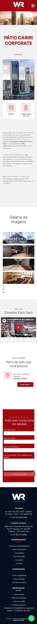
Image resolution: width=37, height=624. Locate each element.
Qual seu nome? (10, 430)
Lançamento (19, 553)
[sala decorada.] (3, 292)
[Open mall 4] (18, 243)
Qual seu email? (9, 438)
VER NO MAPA (25, 384)
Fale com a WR (19, 601)
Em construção (19, 556)
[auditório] (18, 283)
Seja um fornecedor (19, 598)
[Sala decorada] (3, 289)
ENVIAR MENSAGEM (19, 474)
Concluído (19, 560)
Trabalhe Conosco (19, 605)
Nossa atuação (19, 579)
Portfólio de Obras (19, 582)
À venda (19, 563)
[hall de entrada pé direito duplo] (18, 270)
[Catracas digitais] (18, 256)
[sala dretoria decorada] (3, 286)
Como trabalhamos (19, 575)
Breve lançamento (19, 549)
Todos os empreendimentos (19, 546)
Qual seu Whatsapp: (11, 447)
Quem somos (19, 594)
